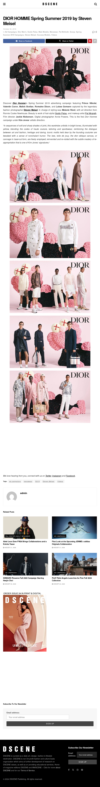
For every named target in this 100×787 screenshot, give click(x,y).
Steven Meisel (30, 35)
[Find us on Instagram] (78, 769)
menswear (28, 481)
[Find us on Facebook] (68, 769)
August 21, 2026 (10, 547)
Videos (54, 35)
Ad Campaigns (11, 32)
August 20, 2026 (10, 584)
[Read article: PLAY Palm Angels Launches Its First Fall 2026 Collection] (74, 564)
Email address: (13, 712)
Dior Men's (22, 32)
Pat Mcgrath (90, 113)
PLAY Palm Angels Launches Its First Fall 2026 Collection (72, 579)
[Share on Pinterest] (90, 41)
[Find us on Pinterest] (82, 769)
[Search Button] (95, 4)
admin (23, 493)
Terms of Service (28, 770)
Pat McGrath (64, 32)
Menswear (54, 32)
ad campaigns (15, 481)
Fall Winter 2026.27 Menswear (17, 536)
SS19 (37, 481)
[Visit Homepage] (50, 4)
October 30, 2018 (9, 29)
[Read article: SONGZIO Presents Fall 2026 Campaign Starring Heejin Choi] (25, 564)
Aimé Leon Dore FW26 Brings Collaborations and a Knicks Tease (25, 542)
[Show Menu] (4, 4)
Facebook (70, 475)
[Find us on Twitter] (73, 769)
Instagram (56, 475)
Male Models (44, 32)
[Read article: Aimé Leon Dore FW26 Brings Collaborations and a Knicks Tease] (25, 527)
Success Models (43, 35)
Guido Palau (32, 32)
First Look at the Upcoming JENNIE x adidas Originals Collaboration (71, 542)
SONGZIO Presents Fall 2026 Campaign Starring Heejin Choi (23, 579)
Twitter (48, 475)
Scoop (72, 32)
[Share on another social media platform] (95, 41)
